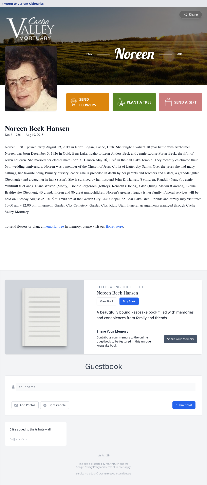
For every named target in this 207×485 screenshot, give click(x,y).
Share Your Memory (180, 339)
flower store (114, 226)
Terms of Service (114, 467)
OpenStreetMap (108, 473)
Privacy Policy (92, 467)
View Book (107, 301)
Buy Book (129, 301)
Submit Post (184, 405)
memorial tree (53, 226)
